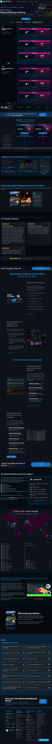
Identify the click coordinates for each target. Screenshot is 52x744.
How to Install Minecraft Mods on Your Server (40, 494)
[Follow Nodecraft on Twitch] (14, 725)
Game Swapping (19, 731)
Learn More (48, 157)
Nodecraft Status (19, 722)
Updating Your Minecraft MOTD (39, 491)
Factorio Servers (29, 736)
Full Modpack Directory (37, 201)
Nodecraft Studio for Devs (20, 724)
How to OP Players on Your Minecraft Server (40, 484)
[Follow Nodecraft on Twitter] (10, 725)
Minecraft (19, 1)
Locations (18, 738)
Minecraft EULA (35, 487)
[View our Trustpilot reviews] (3, 7)
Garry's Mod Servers (30, 732)
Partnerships (39, 731)
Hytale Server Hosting (31, 720)
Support (31, 1)
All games (28, 714)
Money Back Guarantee (20, 716)
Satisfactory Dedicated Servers (30, 734)
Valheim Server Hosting (30, 729)
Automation (18, 736)
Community (18, 717)
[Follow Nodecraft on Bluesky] (12, 725)
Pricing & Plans (19, 714)
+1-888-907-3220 (12, 716)
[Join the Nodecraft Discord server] (6, 725)
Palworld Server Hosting (31, 723)
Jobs (37, 728)
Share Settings (11, 167)
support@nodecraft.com (10, 722)
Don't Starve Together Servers (30, 727)
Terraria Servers (29, 725)
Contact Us (39, 733)
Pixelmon (39, 198)
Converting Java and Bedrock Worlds (40, 497)
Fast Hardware (19, 733)
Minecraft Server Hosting (29, 717)
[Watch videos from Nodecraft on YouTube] (8, 725)
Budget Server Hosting (21, 730)
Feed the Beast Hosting (37, 204)
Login (50, 1)
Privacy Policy (39, 737)
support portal (20, 598)
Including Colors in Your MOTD (39, 489)
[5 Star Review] (5, 224)
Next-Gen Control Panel (20, 727)
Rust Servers (28, 738)
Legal (38, 735)
